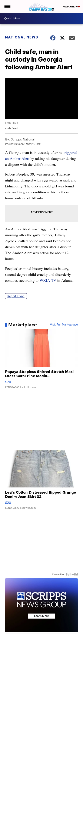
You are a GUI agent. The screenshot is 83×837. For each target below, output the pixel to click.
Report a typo (15, 296)
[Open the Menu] (7, 6)
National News (21, 37)
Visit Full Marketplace (64, 324)
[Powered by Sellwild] (72, 574)
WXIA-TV (48, 280)
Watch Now (70, 6)
